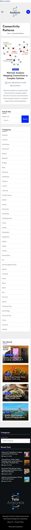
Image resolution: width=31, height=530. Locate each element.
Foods (4, 223)
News (4, 283)
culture (4, 186)
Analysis (15, 69)
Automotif (5, 149)
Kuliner (4, 269)
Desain (4, 200)
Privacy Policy (19, 522)
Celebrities (5, 177)
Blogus (15, 519)
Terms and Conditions (15, 527)
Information (6, 255)
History (4, 251)
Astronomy (5, 144)
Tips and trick (6, 315)
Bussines (5, 172)
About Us (10, 522)
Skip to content (5, 1)
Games (4, 227)
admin (10, 82)
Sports (4, 301)
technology (6, 311)
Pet (3, 292)
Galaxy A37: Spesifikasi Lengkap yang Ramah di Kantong (14, 360)
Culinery (5, 181)
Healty (4, 246)
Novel (4, 288)
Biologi (4, 163)
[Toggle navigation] (2, 12)
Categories (4, 437)
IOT (3, 260)
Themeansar (23, 519)
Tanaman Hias (6, 306)
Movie (4, 278)
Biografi (5, 158)
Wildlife (4, 329)
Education (5, 209)
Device (4, 204)
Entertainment (7, 218)
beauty (4, 153)
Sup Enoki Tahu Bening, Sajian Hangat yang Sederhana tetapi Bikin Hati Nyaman (12, 470)
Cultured (5, 190)
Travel (4, 320)
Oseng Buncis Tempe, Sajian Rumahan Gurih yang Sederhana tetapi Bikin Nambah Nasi (12, 461)
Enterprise (5, 214)
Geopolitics (5, 237)
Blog (3, 167)
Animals (4, 140)
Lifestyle (5, 274)
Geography (5, 232)
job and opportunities (9, 264)
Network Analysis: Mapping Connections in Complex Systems (15, 75)
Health (4, 241)
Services (5, 297)
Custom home (6, 195)
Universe (5, 325)
